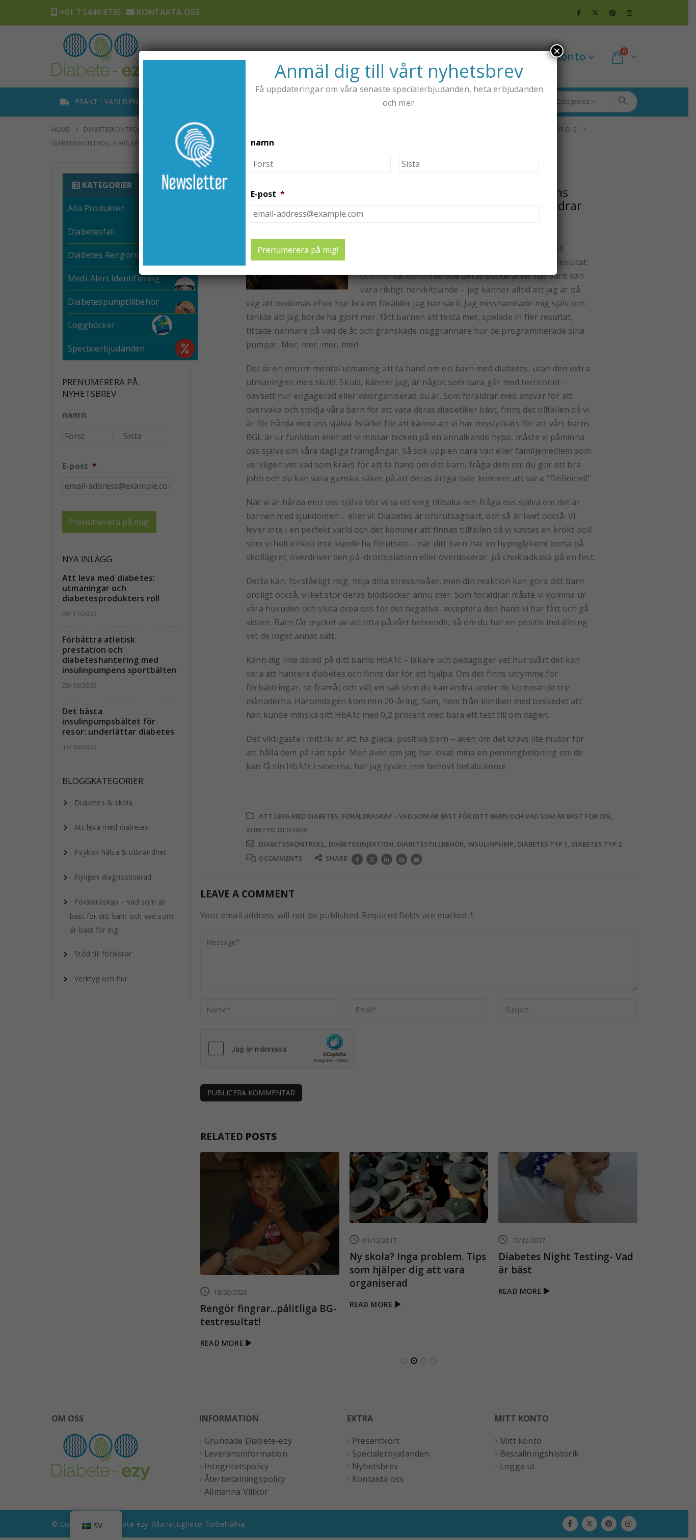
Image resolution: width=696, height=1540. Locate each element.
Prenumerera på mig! (297, 249)
